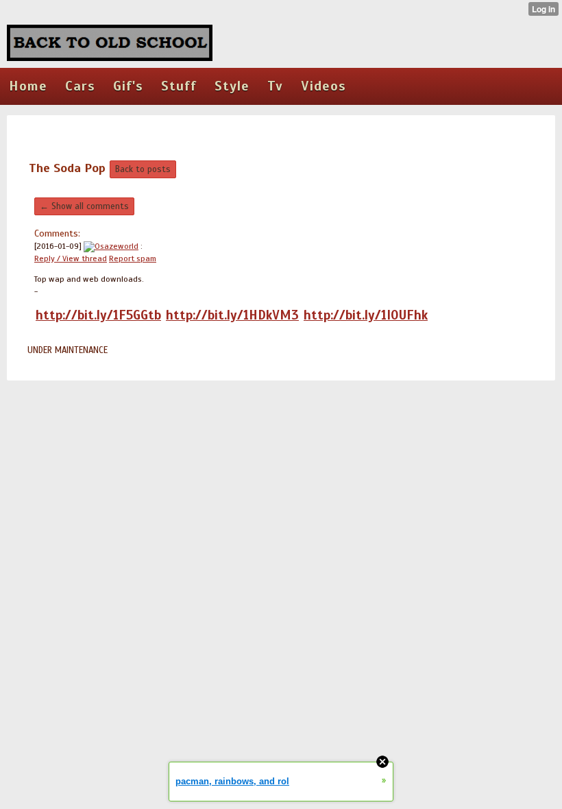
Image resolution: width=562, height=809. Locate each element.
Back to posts (143, 169)
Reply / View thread (70, 258)
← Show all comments (84, 206)
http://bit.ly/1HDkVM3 (232, 315)
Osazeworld (116, 246)
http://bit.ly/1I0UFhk (366, 315)
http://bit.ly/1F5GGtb (98, 315)
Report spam (132, 258)
